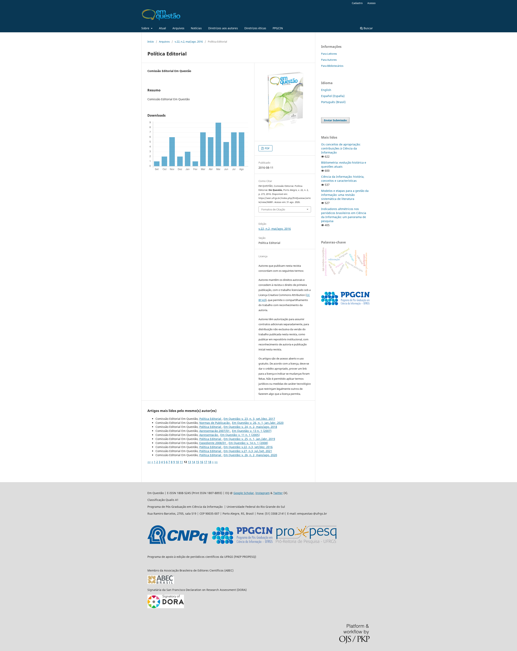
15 (197, 462)
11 (181, 462)
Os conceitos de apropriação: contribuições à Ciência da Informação (340, 148)
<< (149, 462)
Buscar (368, 28)
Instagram (262, 493)
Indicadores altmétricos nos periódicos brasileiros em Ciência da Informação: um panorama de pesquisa (343, 215)
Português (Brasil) (333, 102)
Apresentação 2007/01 (214, 431)
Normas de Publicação (214, 423)
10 (177, 462)
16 (201, 462)
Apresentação (209, 435)
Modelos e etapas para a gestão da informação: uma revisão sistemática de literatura (345, 195)
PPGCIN (278, 28)
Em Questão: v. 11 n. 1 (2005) (240, 435)
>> (216, 462)
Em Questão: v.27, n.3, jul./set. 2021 (248, 451)
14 (193, 462)
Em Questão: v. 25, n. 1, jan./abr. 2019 (249, 439)
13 (189, 462)
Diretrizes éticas (255, 28)
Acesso (371, 3)
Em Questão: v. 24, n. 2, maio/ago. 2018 (250, 427)
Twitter (278, 493)
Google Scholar (243, 493)
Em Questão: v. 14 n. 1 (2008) (248, 443)
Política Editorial (210, 419)
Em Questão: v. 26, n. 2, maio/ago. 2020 (250, 455)
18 (209, 462)
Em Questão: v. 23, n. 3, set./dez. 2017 (249, 419)
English (326, 90)
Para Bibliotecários (332, 66)
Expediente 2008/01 (213, 443)
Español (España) (333, 96)
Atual (162, 28)
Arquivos (178, 28)
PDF (267, 148)
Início (150, 41)
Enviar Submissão (335, 120)
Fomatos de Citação (273, 209)
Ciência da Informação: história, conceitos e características (342, 179)
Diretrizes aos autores (223, 28)
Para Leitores (329, 53)
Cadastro (357, 3)
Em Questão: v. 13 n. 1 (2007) (251, 431)
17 (205, 462)
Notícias (196, 28)
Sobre (145, 28)
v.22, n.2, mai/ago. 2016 (189, 41)
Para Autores (329, 60)
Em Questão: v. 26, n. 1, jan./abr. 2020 (258, 423)
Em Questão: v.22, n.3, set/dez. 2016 (248, 447)
